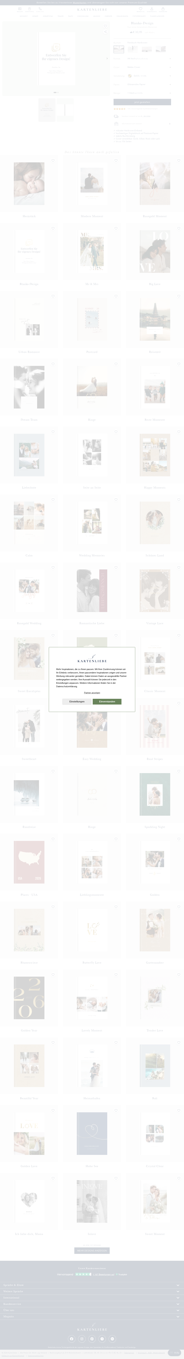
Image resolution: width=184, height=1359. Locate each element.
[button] (92, 692)
